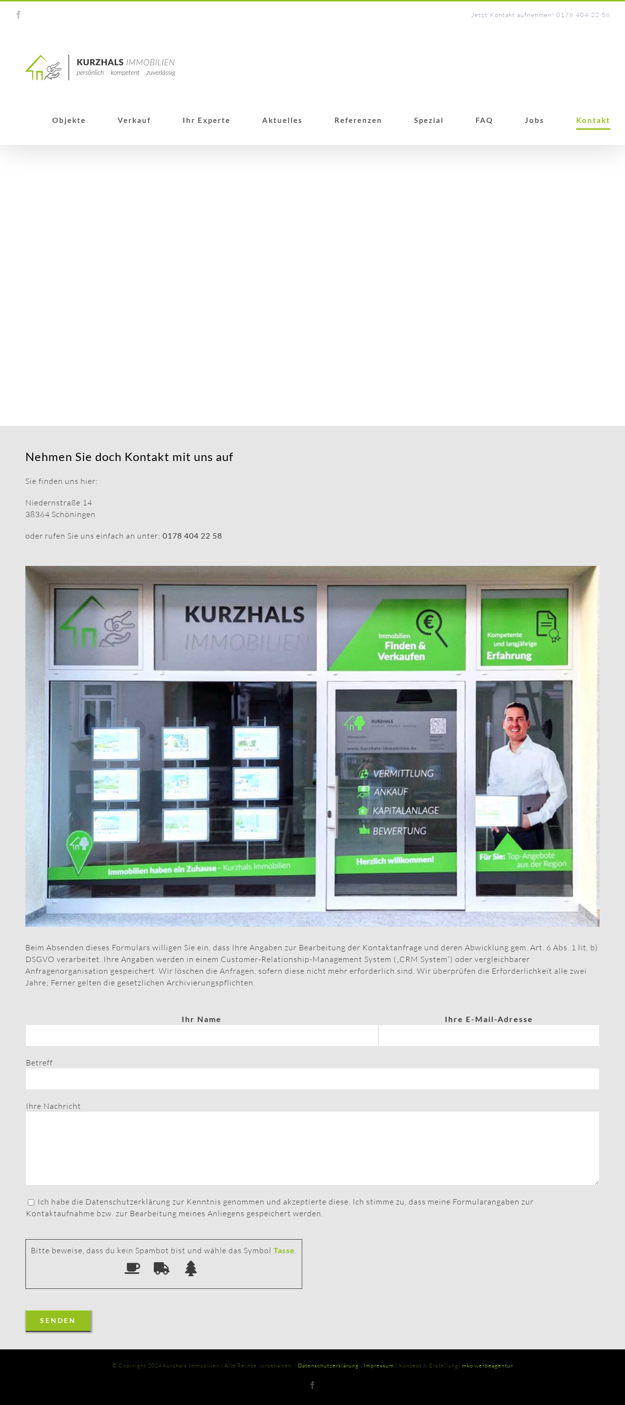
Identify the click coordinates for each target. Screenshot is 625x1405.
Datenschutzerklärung (328, 1365)
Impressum (379, 1365)
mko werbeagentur (487, 1365)
